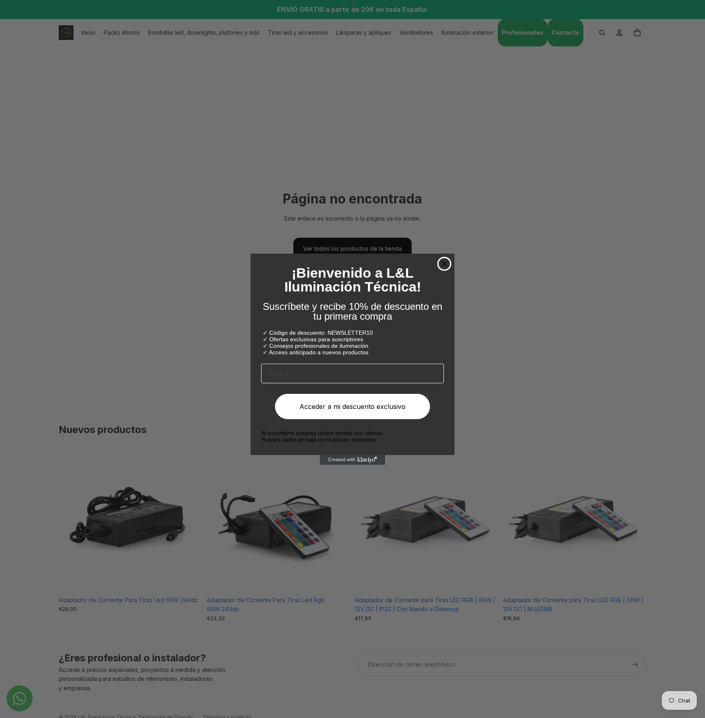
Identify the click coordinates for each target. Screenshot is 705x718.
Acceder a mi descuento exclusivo (352, 406)
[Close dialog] (444, 264)
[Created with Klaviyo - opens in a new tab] (352, 460)
